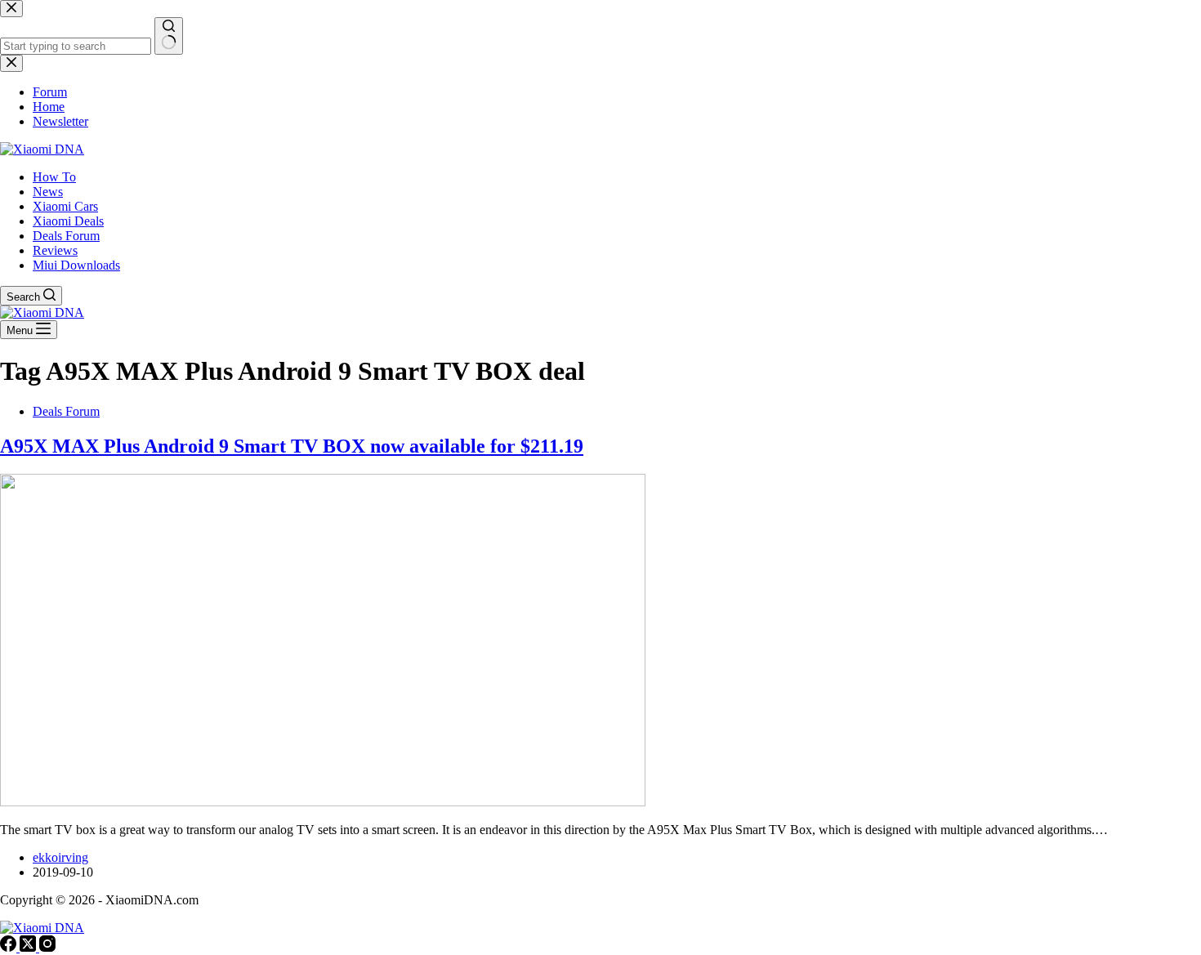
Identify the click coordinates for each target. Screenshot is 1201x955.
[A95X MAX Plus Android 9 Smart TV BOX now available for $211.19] (322, 802)
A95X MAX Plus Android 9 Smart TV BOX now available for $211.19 (291, 446)
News (48, 192)
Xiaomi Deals (68, 221)
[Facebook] (10, 947)
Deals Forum (66, 236)
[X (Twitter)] (29, 947)
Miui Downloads (76, 265)
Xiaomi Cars (65, 206)
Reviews (55, 250)
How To (54, 177)
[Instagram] (47, 947)
